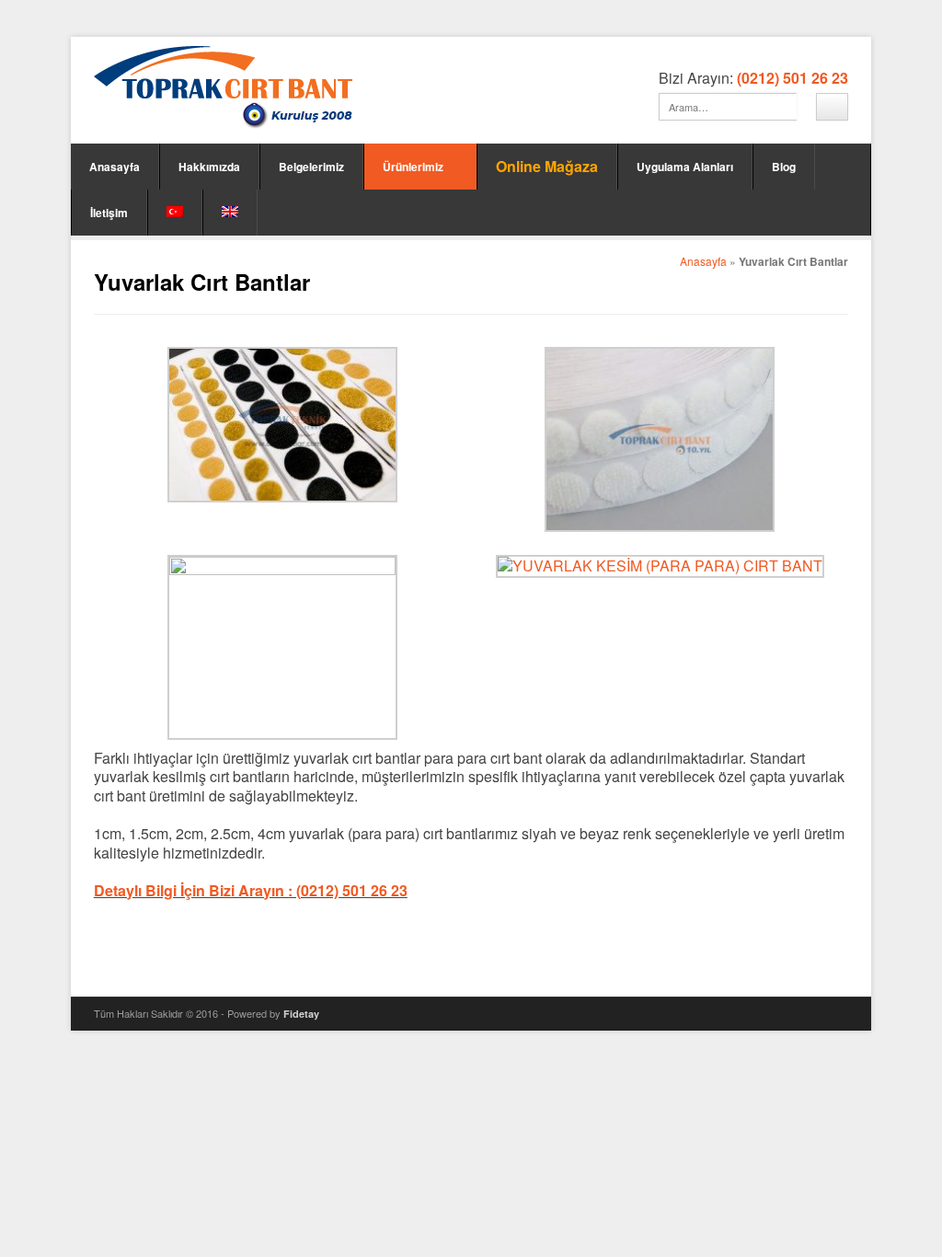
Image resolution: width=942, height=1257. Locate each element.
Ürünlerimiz (413, 166)
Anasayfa (114, 166)
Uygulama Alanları (685, 166)
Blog (784, 166)
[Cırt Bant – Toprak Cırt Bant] (223, 88)
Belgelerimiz (311, 166)
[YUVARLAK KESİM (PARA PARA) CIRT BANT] (660, 565)
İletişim (109, 212)
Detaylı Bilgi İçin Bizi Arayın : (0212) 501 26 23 (251, 890)
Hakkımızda (209, 166)
